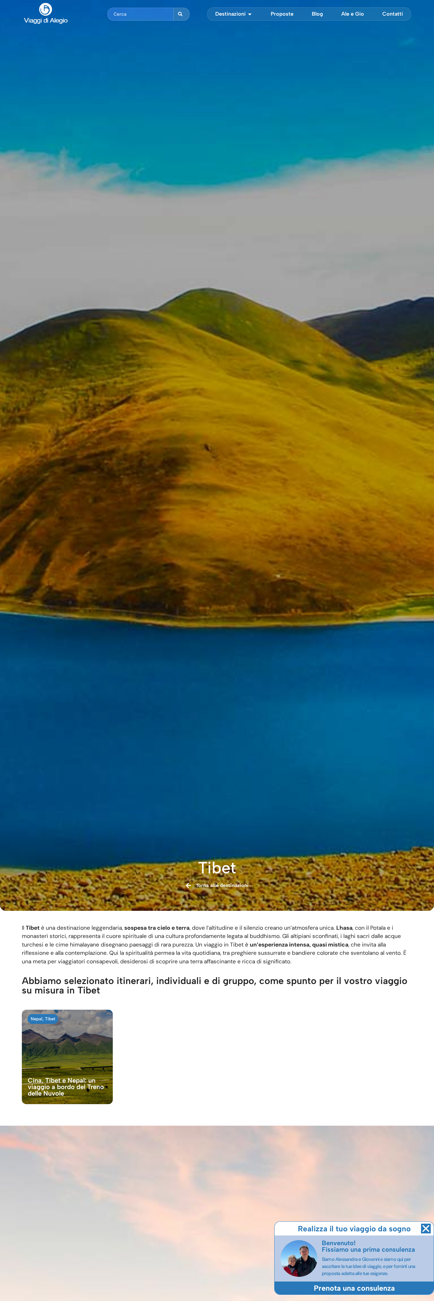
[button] (426, 1228)
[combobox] (140, 14)
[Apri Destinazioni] (249, 14)
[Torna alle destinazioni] (188, 885)
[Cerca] (181, 14)
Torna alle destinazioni (222, 885)
